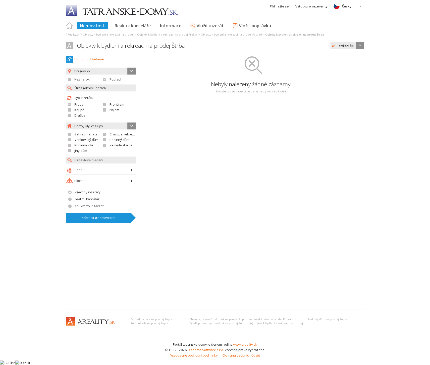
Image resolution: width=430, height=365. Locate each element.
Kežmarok (82, 79)
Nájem (114, 110)
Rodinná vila (83, 145)
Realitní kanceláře (132, 26)
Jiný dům (80, 150)
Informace (170, 26)
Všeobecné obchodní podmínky (194, 355)
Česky (346, 6)
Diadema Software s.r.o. (206, 350)
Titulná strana (69, 25)
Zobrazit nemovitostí (98, 217)
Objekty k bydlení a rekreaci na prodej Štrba (131, 45)
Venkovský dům (86, 139)
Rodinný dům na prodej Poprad (328, 319)
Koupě (79, 110)
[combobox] (347, 45)
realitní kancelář (87, 199)
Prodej (79, 104)
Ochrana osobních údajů (241, 355)
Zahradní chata (86, 134)
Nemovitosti (93, 26)
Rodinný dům (119, 139)
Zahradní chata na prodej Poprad (152, 319)
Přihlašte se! (280, 6)
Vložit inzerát (210, 26)
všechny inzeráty (88, 192)
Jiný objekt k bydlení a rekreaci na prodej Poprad (281, 323)
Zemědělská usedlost (125, 145)
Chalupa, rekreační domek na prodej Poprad (218, 319)
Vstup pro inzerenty (311, 6)
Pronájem (116, 104)
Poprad (115, 79)
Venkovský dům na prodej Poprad (271, 319)
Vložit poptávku (255, 26)
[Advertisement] (215, 268)
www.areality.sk (245, 344)
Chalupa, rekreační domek (129, 134)
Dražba (79, 115)
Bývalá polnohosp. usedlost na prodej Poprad (218, 323)
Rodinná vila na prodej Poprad (150, 323)
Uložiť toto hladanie (89, 59)
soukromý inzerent (89, 206)
